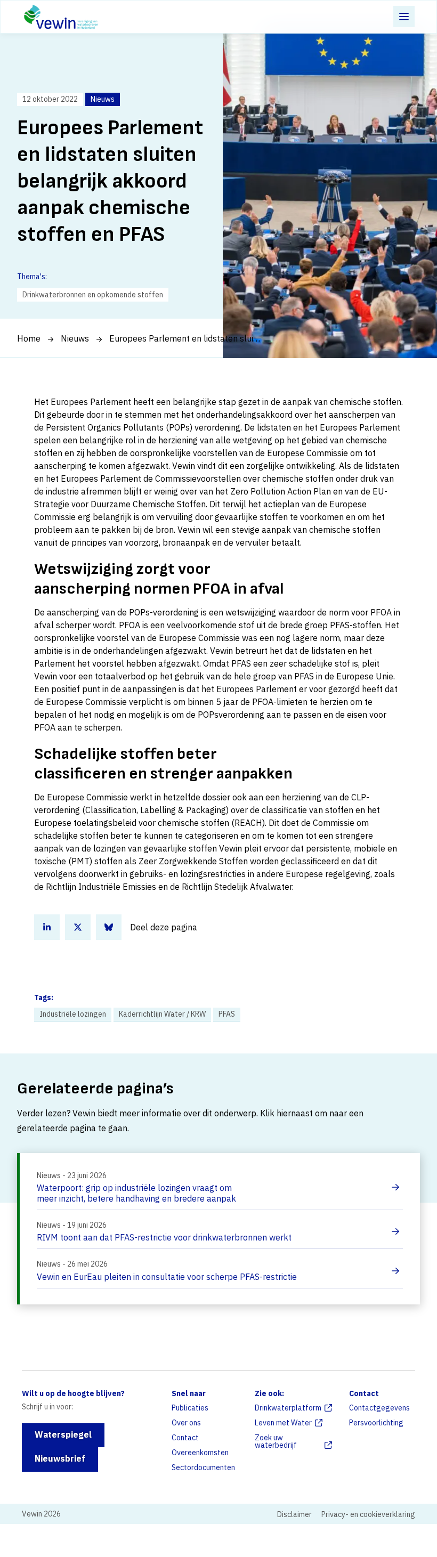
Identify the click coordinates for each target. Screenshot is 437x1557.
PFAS (226, 1014)
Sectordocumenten (203, 1467)
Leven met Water (283, 1423)
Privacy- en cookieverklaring (368, 1514)
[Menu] (404, 16)
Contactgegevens (379, 1408)
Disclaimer (294, 1514)
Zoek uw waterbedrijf (276, 1441)
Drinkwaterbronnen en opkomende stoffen (92, 294)
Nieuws (75, 338)
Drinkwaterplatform (288, 1408)
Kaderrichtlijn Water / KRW (162, 1014)
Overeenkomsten (200, 1452)
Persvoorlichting (376, 1423)
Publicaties (190, 1408)
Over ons (186, 1423)
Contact (185, 1437)
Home (29, 338)
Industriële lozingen (72, 1014)
